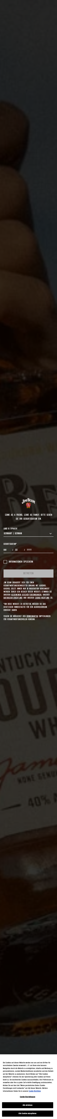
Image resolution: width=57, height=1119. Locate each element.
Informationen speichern (21, 562)
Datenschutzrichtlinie (13, 598)
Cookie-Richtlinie (42, 598)
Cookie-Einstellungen (27, 1097)
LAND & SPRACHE (10, 529)
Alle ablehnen (28, 1105)
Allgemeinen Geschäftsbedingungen (26, 595)
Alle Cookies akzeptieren (27, 1113)
